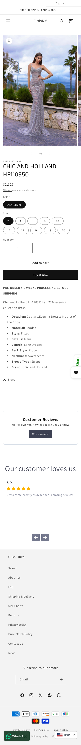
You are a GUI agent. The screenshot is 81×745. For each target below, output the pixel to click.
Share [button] (12, 379)
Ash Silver (14, 205)
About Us (14, 577)
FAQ (11, 587)
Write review (40, 434)
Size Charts (15, 606)
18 (50, 230)
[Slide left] (31, 153)
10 (57, 221)
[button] (8, 21)
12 (9, 230)
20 (63, 230)
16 (36, 230)
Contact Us (15, 643)
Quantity (8, 239)
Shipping (7, 190)
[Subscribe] (61, 679)
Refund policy (41, 729)
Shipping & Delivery (21, 596)
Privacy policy (17, 624)
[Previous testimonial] (36, 537)
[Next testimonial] (45, 537)
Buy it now (40, 275)
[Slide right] (49, 153)
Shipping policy (40, 736)
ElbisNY (25, 729)
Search (12, 568)
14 (22, 230)
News (11, 653)
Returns (13, 615)
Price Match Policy (20, 634)
